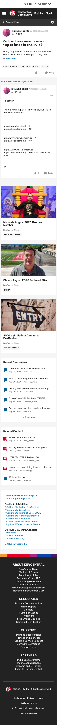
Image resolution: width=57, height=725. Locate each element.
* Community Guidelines (17, 509)
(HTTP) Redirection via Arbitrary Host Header (28, 447)
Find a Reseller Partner (28, 660)
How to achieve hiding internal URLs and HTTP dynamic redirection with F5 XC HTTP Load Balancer (30, 467)
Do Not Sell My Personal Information (28, 708)
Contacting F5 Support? (17, 498)
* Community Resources (17, 518)
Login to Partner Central (28, 669)
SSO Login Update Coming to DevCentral (21, 337)
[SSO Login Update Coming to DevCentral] (28, 315)
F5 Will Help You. (22, 495)
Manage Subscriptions (28, 634)
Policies (30, 698)
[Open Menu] (52, 22)
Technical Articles (28, 575)
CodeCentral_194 (31, 461)
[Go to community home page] (21, 13)
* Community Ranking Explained (22, 515)
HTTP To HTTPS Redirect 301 (24, 457)
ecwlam (27, 480)
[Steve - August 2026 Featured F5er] (28, 260)
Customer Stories (28, 612)
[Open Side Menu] (4, 13)
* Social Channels (14, 535)
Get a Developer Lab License (28, 587)
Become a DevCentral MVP (28, 590)
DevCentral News (11, 230)
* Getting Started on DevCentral (22, 507)
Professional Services (28, 637)
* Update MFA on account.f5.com (22, 524)
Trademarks (19, 698)
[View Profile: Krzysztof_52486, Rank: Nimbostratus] (6, 33)
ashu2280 (28, 372)
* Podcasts (10, 532)
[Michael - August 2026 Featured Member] (28, 202)
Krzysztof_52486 (20, 31)
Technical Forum (13, 22)
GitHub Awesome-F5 (16, 543)
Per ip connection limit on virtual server (29, 408)
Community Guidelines (28, 581)
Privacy (40, 698)
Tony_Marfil (29, 441)
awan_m (27, 411)
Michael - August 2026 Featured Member (23, 224)
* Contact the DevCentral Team (21, 521)
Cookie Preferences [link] (28, 713)
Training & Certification (28, 622)
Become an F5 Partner (28, 666)
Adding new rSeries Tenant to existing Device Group (29, 388)
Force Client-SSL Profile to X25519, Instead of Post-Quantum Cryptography (30, 398)
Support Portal (29, 647)
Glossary (28, 609)
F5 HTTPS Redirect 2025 (22, 437)
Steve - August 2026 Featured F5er (25, 280)
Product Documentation (28, 603)
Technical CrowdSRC (28, 578)
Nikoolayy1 (28, 470)
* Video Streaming (14, 538)
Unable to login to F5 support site (27, 368)
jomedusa (28, 392)
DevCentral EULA (28, 584)
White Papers (28, 606)
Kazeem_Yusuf (30, 382)
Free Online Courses (28, 618)
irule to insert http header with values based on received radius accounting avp (30, 378)
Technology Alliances (29, 663)
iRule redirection (17, 477)
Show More (11, 58)
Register (38, 13)
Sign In (49, 13)
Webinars (28, 615)
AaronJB (27, 451)
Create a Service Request (28, 640)
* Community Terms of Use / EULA (23, 512)
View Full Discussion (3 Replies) (18, 82)
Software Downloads (28, 644)
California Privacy (28, 703)
